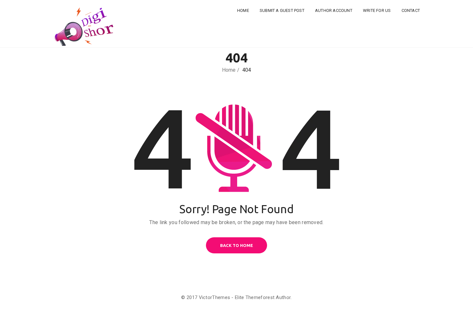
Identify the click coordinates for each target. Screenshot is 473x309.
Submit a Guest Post (282, 10)
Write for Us (377, 10)
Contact (411, 10)
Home (243, 10)
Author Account (333, 10)
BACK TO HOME (236, 245)
